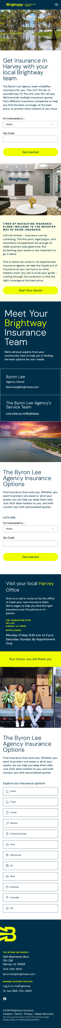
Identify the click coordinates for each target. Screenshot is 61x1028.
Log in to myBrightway (16, 986)
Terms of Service (26, 1019)
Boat (12, 876)
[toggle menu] (56, 5)
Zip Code (8, 133)
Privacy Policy (9, 1019)
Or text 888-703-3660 (17, 991)
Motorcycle (15, 855)
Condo (13, 812)
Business (14, 887)
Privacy (28, 1013)
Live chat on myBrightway (22, 413)
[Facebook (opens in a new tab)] (5, 999)
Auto (12, 844)
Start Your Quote (30, 290)
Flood (13, 801)
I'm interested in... (14, 118)
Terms (18, 1013)
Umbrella (14, 897)
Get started (30, 152)
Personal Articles (18, 833)
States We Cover (44, 1013)
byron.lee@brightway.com (22, 387)
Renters (14, 823)
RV (11, 865)
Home (13, 791)
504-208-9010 (12, 969)
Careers (7, 1013)
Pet (11, 908)
